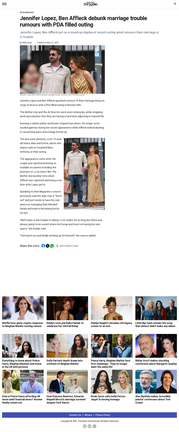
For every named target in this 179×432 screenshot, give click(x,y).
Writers (88, 415)
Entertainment (27, 12)
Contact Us (75, 415)
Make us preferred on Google (69, 246)
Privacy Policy (103, 415)
